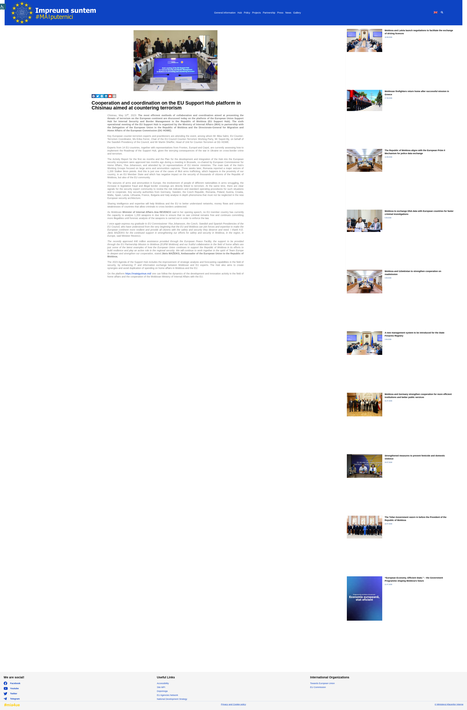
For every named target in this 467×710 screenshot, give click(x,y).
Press (280, 12)
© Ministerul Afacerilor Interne (449, 704)
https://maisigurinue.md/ (138, 273)
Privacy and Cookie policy (233, 704)
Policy (247, 12)
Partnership (269, 12)
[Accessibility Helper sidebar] (3, 6)
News (288, 12)
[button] (442, 12)
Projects (256, 12)
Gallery (297, 12)
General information (225, 12)
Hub (240, 12)
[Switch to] (435, 12)
